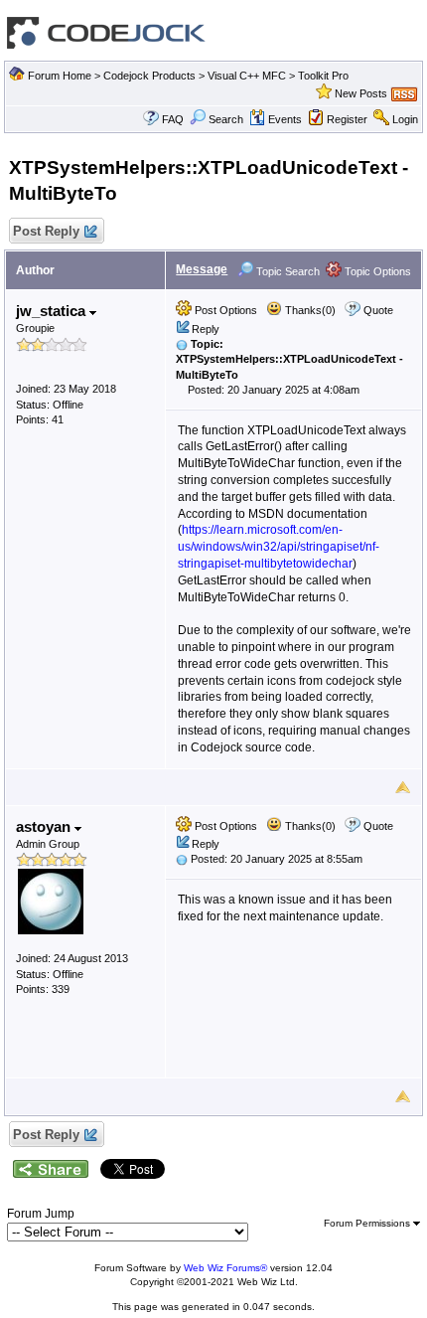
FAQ (173, 119)
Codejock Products (149, 76)
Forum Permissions (368, 1223)
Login (405, 119)
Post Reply (46, 231)
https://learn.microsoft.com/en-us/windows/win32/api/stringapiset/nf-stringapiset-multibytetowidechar (278, 547)
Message (201, 269)
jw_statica (52, 310)
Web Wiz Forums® (225, 1267)
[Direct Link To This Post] (182, 344)
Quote (378, 310)
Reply (205, 329)
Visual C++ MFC (247, 76)
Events (285, 119)
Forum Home (59, 76)
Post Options (224, 310)
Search (226, 119)
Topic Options (376, 271)
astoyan (45, 826)
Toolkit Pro (323, 76)
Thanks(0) (309, 310)
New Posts (361, 93)
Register (347, 119)
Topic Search (286, 271)
